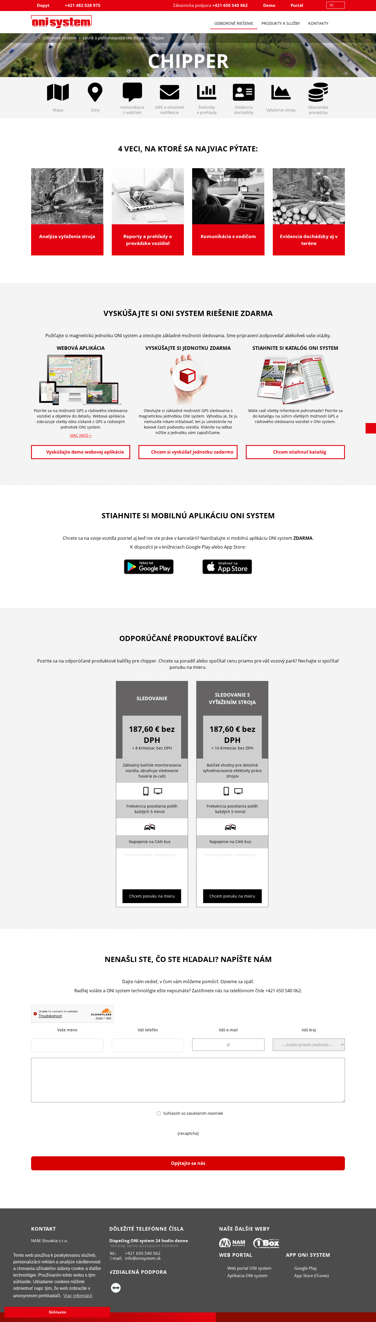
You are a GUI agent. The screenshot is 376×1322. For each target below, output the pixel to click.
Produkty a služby (280, 23)
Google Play (305, 1268)
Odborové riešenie (233, 23)
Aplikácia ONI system (247, 1275)
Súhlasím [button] (57, 1312)
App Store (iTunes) (311, 1275)
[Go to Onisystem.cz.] (34, 37)
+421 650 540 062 (230, 5)
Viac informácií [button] (77, 1295)
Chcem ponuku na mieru (152, 896)
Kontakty (318, 23)
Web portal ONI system (248, 1268)
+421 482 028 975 (82, 5)
